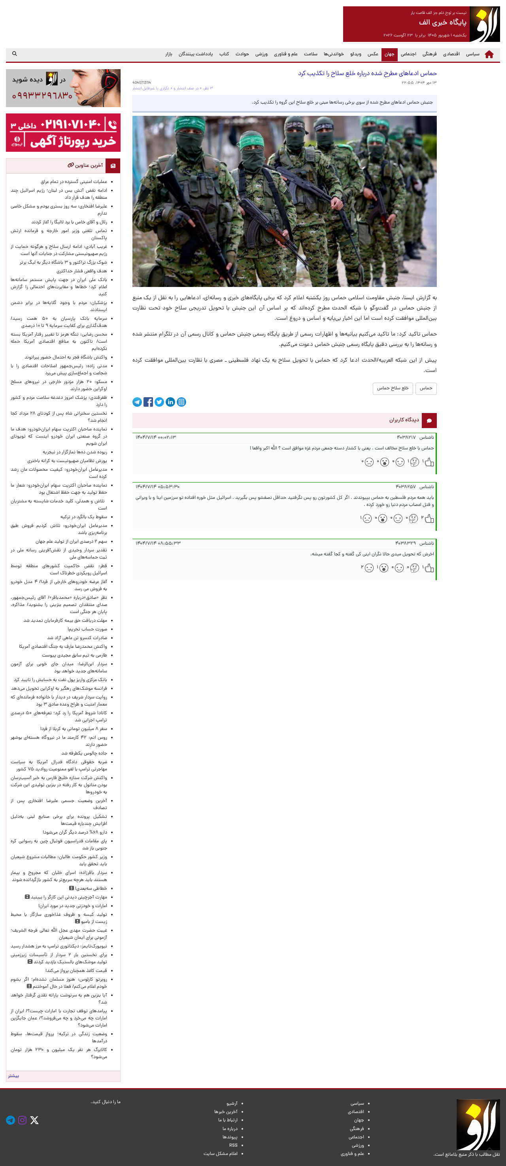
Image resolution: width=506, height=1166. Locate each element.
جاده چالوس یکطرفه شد (84, 753)
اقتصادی (451, 54)
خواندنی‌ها (334, 54)
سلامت (310, 54)
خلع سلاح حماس (393, 388)
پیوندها (230, 1137)
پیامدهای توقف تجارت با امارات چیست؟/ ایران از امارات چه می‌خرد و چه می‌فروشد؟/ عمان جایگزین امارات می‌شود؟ (59, 1018)
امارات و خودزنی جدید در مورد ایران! (72, 906)
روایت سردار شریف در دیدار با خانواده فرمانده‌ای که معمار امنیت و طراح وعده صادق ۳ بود (59, 701)
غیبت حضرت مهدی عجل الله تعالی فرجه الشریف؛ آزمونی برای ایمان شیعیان (59, 934)
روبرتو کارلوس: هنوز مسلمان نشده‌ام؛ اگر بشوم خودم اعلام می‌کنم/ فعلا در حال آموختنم (59, 983)
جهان (388, 54)
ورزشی (261, 54)
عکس (373, 54)
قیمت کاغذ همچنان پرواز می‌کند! (76, 971)
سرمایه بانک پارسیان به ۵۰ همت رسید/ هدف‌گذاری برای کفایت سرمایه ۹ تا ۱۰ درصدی (59, 322)
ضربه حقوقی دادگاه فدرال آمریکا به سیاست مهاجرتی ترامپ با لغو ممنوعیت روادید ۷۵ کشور (59, 766)
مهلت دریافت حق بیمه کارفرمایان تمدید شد (65, 621)
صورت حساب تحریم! (87, 629)
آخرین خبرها (226, 1112)
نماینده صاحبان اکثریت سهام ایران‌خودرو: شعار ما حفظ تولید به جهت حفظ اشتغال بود (59, 489)
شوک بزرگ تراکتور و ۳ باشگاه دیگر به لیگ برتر (63, 262)
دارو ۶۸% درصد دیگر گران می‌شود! (75, 832)
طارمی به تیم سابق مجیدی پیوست (74, 655)
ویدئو (355, 54)
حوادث (242, 54)
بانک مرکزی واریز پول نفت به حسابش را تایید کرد (60, 680)
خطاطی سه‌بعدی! (90, 888)
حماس (426, 388)
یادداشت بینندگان (196, 54)
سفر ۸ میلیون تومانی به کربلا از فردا (73, 729)
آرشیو (232, 1104)
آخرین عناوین (88, 166)
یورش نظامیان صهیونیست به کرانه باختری (67, 461)
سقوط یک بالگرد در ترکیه (83, 517)
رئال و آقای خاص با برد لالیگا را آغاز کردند (69, 222)
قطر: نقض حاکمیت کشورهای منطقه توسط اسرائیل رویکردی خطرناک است (59, 570)
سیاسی (473, 54)
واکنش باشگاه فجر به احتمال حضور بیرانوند (66, 357)
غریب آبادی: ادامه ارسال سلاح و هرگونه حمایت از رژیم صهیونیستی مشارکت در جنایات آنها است (59, 250)
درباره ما (230, 1129)
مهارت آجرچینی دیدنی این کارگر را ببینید (68, 897)
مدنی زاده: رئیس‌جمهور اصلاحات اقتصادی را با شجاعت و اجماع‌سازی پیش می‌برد (59, 370)
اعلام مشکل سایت (221, 1154)
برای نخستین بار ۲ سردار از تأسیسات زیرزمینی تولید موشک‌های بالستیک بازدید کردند (59, 959)
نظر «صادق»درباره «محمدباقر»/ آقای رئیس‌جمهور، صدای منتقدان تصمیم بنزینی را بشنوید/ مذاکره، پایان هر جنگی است (59, 605)
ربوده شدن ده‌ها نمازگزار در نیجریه (75, 452)
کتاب (224, 54)
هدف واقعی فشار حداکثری (82, 271)
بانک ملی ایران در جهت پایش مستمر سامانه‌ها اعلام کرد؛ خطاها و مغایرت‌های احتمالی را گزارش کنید (59, 287)
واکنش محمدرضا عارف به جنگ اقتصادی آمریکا (63, 647)
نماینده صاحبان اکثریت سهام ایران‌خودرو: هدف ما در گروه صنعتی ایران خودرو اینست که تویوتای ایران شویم (59, 436)
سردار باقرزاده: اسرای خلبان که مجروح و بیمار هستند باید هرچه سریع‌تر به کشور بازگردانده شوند (59, 877)
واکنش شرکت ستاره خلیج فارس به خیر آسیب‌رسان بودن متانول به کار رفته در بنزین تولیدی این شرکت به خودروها (59, 785)
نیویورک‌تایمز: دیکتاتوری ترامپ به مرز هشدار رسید (59, 946)
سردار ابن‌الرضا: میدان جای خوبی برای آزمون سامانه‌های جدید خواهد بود (59, 668)
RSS (233, 1145)
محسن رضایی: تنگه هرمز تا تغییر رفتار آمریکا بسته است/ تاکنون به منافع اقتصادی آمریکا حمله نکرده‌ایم (59, 342)
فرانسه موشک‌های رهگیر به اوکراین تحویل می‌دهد (59, 688)
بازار (168, 54)
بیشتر (13, 1076)
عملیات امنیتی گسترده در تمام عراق (74, 182)
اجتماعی (408, 54)
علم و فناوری (286, 54)
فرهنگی (430, 54)
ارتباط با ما (228, 1120)
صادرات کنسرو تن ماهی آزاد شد (77, 638)
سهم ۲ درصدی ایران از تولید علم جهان (71, 541)
